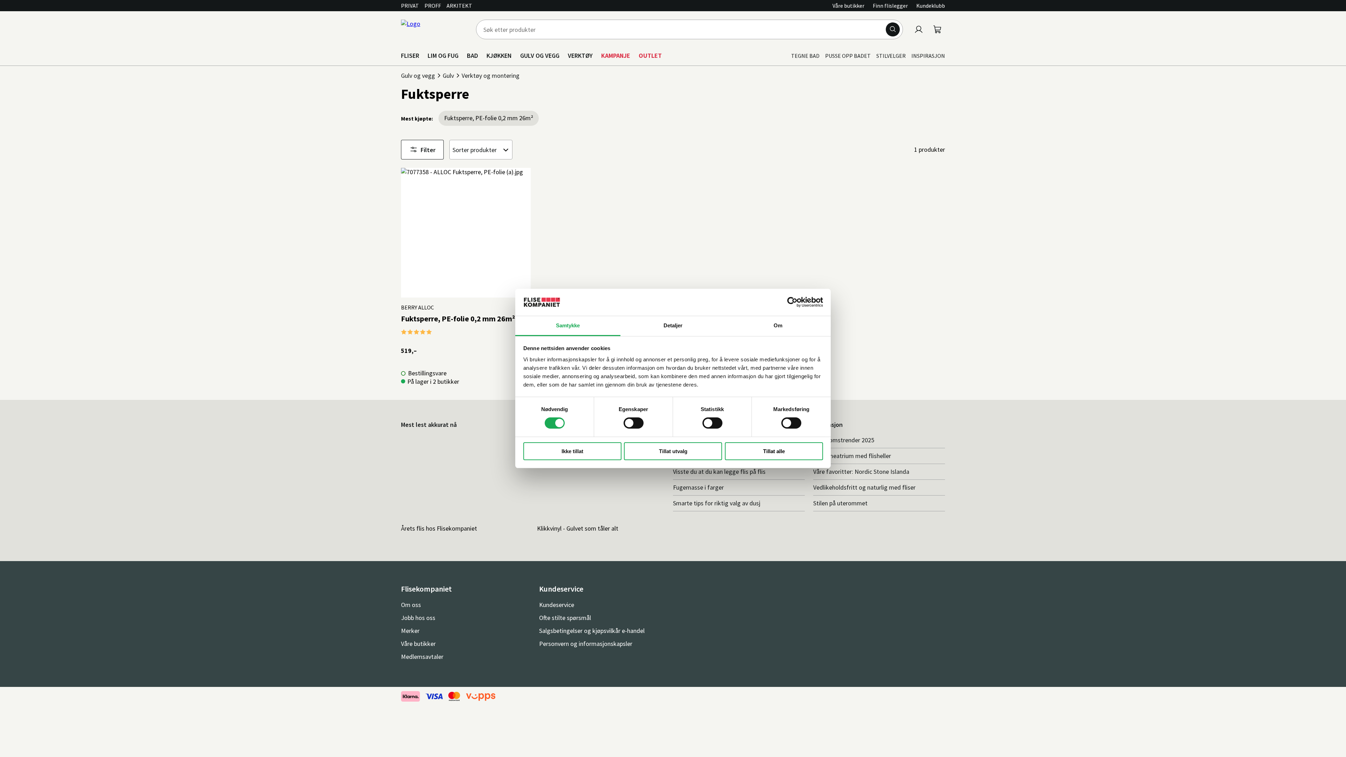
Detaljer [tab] (673, 325)
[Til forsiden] (434, 29)
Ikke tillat (572, 451)
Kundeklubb (930, 5)
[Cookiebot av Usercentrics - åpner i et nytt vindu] (792, 302)
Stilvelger (891, 55)
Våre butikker (848, 5)
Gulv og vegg (418, 75)
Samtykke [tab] (568, 325)
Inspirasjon (928, 55)
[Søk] (893, 29)
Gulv (448, 75)
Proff (432, 5)
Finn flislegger (890, 5)
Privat (410, 5)
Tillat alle (774, 451)
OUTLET (650, 56)
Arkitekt (459, 5)
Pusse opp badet (848, 55)
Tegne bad (805, 55)
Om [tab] (778, 325)
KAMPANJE (615, 56)
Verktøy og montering (490, 75)
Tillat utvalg (673, 451)
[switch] (634, 423)
